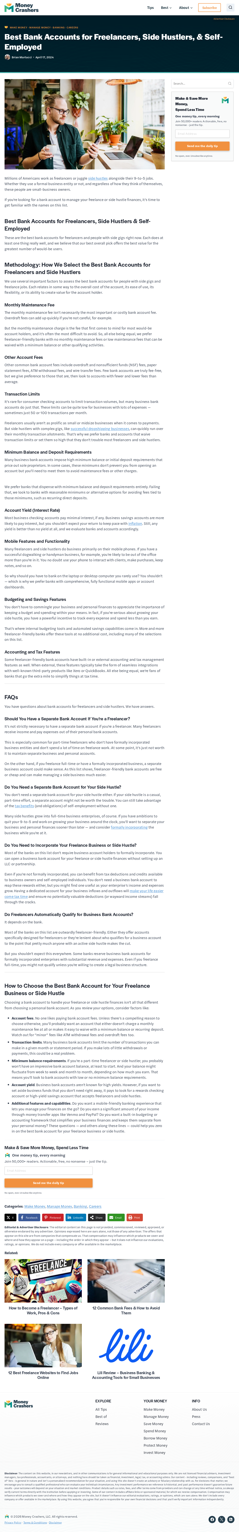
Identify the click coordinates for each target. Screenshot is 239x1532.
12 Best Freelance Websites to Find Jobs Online (43, 1375)
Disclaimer (55, 1522)
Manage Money (40, 27)
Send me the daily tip (48, 1183)
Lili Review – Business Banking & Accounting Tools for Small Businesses (126, 1375)
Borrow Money (155, 1438)
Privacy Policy (13, 1522)
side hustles (98, 178)
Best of (101, 1416)
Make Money (18, 27)
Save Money (153, 1423)
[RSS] (230, 1519)
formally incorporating (129, 827)
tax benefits (24, 805)
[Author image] (7, 57)
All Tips (101, 1409)
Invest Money (155, 1452)
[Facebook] (212, 1519)
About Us (199, 1409)
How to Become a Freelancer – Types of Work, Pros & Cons (43, 1310)
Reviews (102, 1423)
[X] (221, 1519)
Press (196, 1416)
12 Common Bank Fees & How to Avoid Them (126, 1310)
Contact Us (201, 1423)
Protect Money (155, 1445)
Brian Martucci (22, 57)
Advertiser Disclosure (224, 18)
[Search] (230, 83)
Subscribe (209, 7)
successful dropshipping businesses (100, 428)
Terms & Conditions (35, 1522)
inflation (135, 523)
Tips (150, 7)
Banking (59, 27)
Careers (72, 27)
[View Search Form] (230, 8)
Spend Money (155, 1430)
